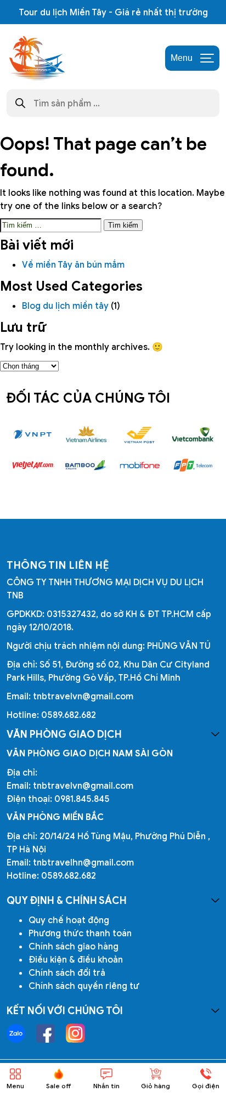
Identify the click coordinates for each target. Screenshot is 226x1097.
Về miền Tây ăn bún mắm (74, 264)
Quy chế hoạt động (69, 919)
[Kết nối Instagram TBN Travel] (75, 1033)
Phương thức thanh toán (80, 933)
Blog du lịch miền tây (65, 305)
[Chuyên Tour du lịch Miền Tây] (36, 58)
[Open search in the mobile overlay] (113, 103)
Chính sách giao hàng (73, 946)
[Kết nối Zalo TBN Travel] (16, 1033)
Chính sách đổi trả (67, 972)
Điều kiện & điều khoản (76, 959)
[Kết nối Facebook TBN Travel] (45, 1033)
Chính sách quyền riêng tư (84, 985)
